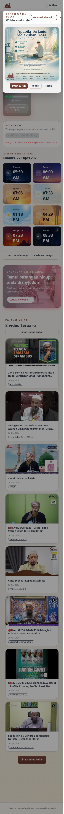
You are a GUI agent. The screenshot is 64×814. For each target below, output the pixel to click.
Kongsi (34, 83)
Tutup (47, 83)
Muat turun (17, 83)
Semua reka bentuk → (43, 17)
